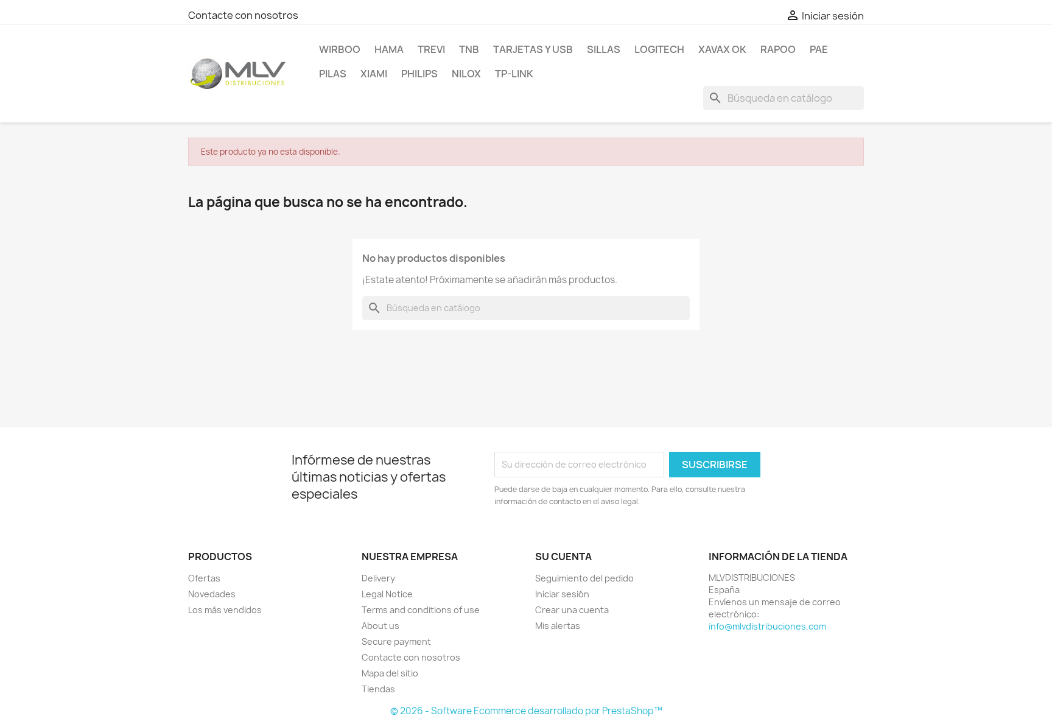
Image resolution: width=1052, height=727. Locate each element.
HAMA (389, 49)
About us (380, 625)
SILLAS (603, 49)
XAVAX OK (722, 49)
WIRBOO (339, 49)
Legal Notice (387, 594)
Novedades (212, 594)
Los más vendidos (225, 610)
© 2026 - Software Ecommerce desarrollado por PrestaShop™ (526, 710)
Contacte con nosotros (243, 15)
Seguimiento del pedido (584, 578)
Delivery (378, 578)
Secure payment (396, 641)
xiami (373, 73)
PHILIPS (419, 73)
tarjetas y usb (533, 49)
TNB (469, 49)
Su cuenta (563, 556)
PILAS (332, 73)
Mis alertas (557, 625)
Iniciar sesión (562, 594)
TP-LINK (514, 73)
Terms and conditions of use (421, 610)
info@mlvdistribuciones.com (767, 626)
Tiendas (378, 689)
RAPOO (778, 49)
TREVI (431, 49)
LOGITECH (659, 49)
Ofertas (204, 578)
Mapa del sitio (390, 673)
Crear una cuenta (572, 610)
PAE (819, 49)
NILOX (466, 73)
